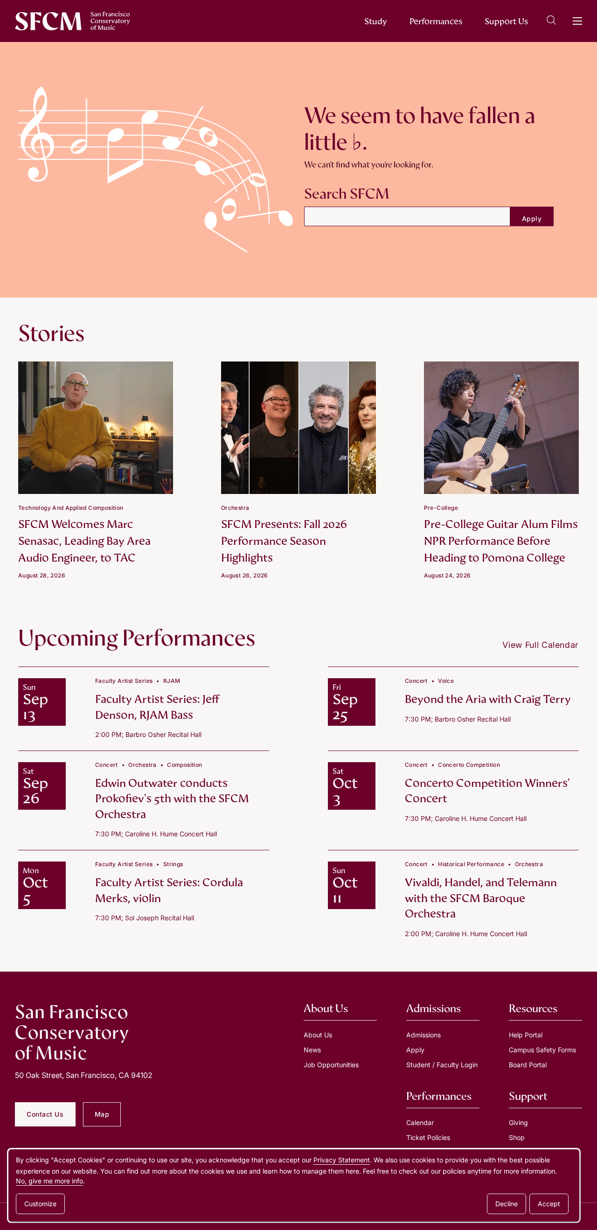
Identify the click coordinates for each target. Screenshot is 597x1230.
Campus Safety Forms (542, 1050)
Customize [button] (40, 1204)
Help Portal (525, 1035)
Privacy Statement (341, 1160)
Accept (549, 1204)
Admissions (423, 1035)
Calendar (420, 1122)
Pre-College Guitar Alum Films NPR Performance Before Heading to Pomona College (501, 541)
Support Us (506, 21)
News (312, 1050)
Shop (517, 1137)
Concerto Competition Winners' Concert (487, 791)
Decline (506, 1204)
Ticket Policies (428, 1137)
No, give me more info (49, 1181)
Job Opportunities (331, 1065)
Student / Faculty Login (442, 1065)
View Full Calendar (540, 645)
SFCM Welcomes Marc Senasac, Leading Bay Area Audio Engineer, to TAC (84, 541)
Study (375, 21)
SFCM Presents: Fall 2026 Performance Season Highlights (284, 541)
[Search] (551, 21)
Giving (518, 1122)
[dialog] (293, 1185)
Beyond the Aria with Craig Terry (488, 699)
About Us (318, 1035)
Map (102, 1114)
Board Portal (528, 1065)
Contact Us (45, 1114)
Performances (436, 21)
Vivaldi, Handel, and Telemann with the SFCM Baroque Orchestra (481, 898)
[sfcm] (72, 21)
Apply (415, 1050)
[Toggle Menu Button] (577, 21)
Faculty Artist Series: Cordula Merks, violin (169, 890)
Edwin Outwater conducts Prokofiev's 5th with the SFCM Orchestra (172, 798)
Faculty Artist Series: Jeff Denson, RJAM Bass (157, 707)
